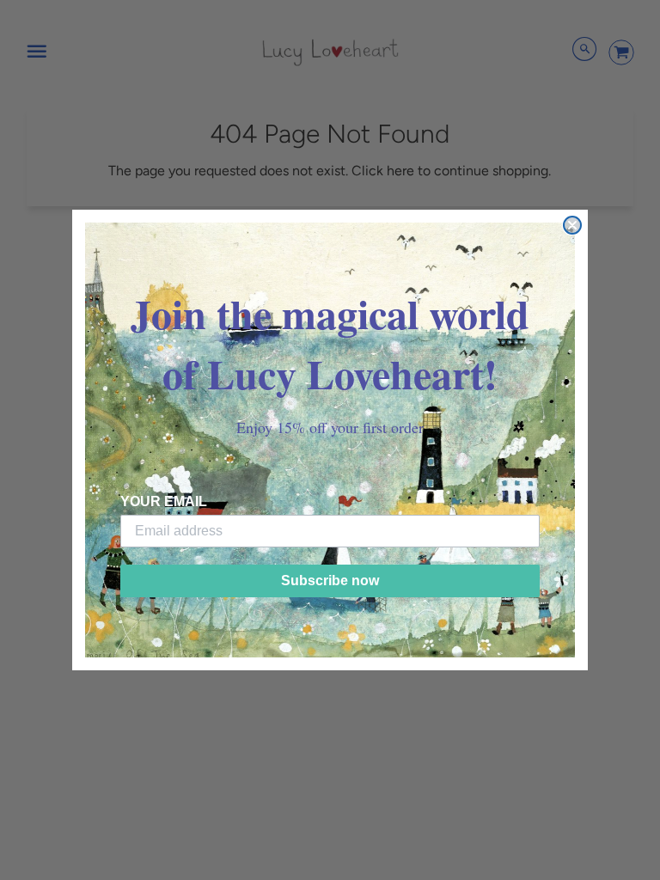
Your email (163, 501)
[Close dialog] (572, 225)
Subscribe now (330, 580)
